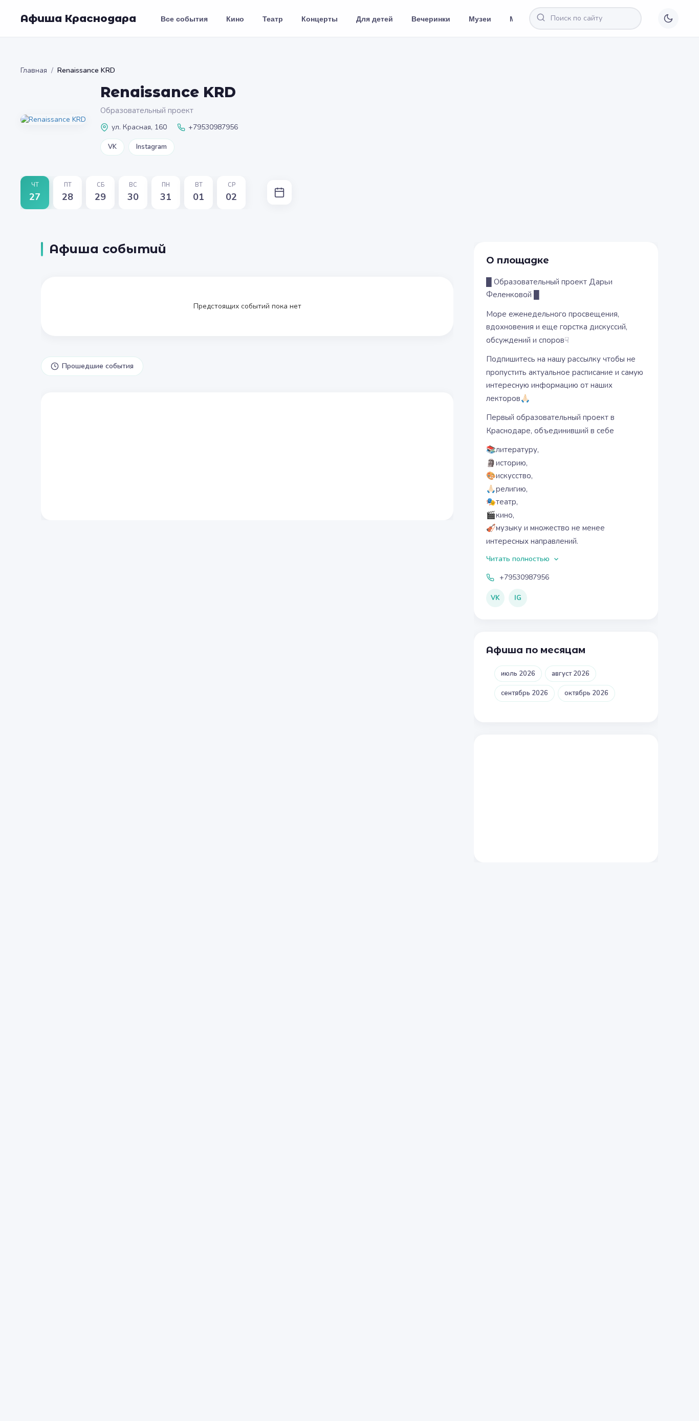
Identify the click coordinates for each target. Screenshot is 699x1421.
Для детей (374, 18)
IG (517, 598)
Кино (235, 18)
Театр (273, 18)
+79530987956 (524, 577)
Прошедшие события (98, 366)
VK (112, 146)
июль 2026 (518, 673)
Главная (33, 70)
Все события (184, 18)
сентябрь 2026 (524, 693)
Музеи (480, 18)
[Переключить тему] (668, 18)
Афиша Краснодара (78, 18)
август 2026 (570, 673)
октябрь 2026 (586, 693)
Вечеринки (430, 18)
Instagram (151, 146)
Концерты (319, 18)
